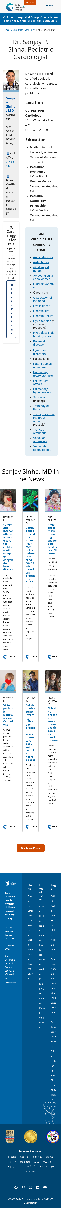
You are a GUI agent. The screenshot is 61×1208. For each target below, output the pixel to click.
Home (6, 29)
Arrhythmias (41, 262)
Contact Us (30, 901)
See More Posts (30, 848)
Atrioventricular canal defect (43, 277)
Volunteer (41, 1022)
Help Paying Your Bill (53, 1070)
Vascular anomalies (40, 439)
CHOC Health (56, 656)
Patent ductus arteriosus (42, 365)
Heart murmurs (43, 316)
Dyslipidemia (41, 305)
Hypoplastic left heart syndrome (43, 334)
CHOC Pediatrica (13, 656)
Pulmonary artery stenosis (43, 374)
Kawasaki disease (39, 342)
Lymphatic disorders (40, 352)
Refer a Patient (12, 309)
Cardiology (30, 29)
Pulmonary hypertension (42, 390)
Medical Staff (17, 29)
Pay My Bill (41, 950)
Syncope (39, 397)
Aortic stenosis (43, 257)
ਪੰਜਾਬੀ (28, 1166)
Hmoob (44, 1166)
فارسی (36, 1161)
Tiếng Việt (36, 1156)
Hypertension (42, 321)
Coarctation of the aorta (42, 299)
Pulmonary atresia (40, 382)
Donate (30, 2)
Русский (46, 1161)
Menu (52, 5)
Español (12, 1156)
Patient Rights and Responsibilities (53, 915)
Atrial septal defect (41, 269)
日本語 (10, 1166)
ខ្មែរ (35, 1166)
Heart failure (41, 311)
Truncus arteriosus (39, 431)
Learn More (50, 20)
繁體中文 (24, 1156)
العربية (20, 1166)
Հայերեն (25, 1161)
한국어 (13, 1161)
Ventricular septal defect (41, 448)
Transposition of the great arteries (44, 418)
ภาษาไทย (30, 1171)
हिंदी (52, 1166)
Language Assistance (53, 1007)
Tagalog (49, 1156)
